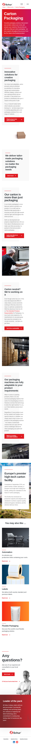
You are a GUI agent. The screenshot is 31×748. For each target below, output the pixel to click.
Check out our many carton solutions (12, 119)
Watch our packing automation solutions (12, 436)
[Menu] (27, 4)
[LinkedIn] (14, 742)
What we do (10, 7)
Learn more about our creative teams (12, 235)
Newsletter (5, 739)
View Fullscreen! (27, 56)
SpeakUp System (24, 739)
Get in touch (10, 175)
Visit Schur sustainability (13, 328)
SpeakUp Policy (14, 739)
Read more (5, 561)
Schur (4, 7)
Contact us (21, 4)
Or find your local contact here (10, 681)
